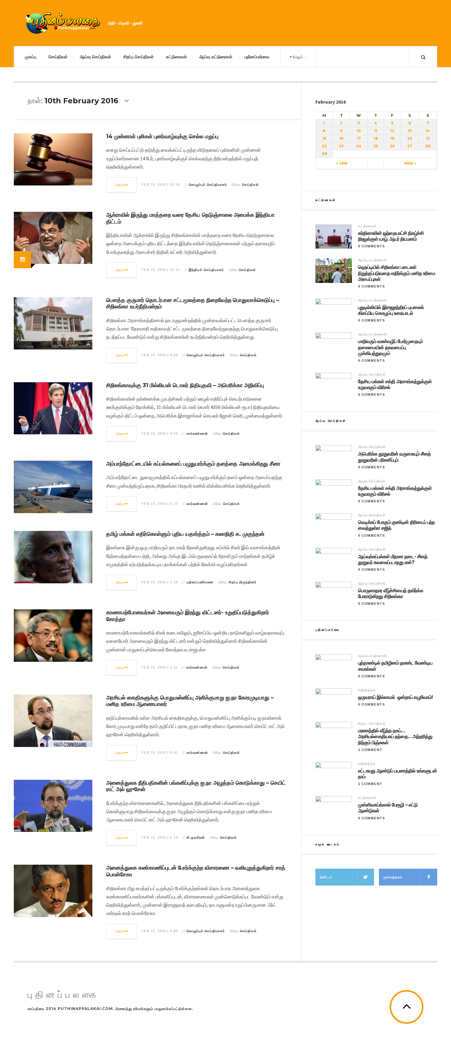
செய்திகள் (57, 56)
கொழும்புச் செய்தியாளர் (208, 184)
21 (428, 138)
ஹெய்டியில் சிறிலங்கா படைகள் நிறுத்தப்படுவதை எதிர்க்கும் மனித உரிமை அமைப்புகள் (396, 273)
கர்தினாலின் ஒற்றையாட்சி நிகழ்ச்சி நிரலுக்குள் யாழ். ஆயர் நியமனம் (391, 236)
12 (392, 130)
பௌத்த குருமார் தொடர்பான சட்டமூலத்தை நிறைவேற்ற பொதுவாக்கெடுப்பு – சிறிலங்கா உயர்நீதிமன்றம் (192, 303)
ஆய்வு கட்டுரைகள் (215, 56)
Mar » (410, 163)
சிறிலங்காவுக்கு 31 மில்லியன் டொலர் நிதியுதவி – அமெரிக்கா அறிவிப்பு (185, 385)
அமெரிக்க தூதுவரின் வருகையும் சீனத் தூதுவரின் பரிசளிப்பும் (394, 457)
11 (375, 130)
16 (341, 138)
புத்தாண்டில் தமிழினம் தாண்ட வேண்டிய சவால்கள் (395, 666)
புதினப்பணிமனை (200, 582)
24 (358, 146)
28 (427, 146)
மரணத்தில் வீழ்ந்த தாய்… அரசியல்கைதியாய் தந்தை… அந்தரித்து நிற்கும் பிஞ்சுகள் (395, 736)
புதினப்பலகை (63, 995)
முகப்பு (30, 56)
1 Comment (370, 750)
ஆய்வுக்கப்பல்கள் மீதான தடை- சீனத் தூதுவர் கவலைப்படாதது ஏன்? (392, 559)
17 (359, 138)
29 (324, 153)
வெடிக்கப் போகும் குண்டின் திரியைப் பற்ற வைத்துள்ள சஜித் (396, 525)
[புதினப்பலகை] (63, 23)
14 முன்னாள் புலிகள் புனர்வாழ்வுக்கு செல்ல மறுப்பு (162, 136)
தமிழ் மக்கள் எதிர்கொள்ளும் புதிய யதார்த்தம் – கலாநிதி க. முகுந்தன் (185, 534)
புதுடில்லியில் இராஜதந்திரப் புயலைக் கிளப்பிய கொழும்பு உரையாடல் (391, 310)
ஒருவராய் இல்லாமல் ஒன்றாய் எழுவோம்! (395, 697)
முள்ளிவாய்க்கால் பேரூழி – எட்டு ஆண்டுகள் (388, 807)
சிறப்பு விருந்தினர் (242, 582)
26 (392, 146)
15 (324, 138)
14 (428, 130)
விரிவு (120, 185)
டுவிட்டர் (326, 877)
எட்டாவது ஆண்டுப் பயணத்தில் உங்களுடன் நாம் (397, 773)
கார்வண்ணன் (197, 433)
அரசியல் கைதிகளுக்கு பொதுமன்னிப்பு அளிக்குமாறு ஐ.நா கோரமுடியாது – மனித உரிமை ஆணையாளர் (190, 701)
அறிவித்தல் (367, 690)
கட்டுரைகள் (176, 56)
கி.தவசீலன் (196, 837)
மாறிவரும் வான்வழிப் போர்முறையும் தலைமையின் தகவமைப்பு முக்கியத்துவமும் (390, 347)
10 (359, 130)
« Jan (341, 163)
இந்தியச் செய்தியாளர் (206, 270)
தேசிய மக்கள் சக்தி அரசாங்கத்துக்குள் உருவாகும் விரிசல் (395, 384)
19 (392, 138)
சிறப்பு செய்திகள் (138, 56)
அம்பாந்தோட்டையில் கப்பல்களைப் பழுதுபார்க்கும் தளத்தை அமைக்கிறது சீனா (193, 463)
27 (409, 146)
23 (341, 146)
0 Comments (371, 246)
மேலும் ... (299, 57)
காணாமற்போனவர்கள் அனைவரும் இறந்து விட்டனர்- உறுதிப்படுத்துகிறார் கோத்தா (187, 616)
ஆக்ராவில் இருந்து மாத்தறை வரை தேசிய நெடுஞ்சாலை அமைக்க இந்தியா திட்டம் (190, 218)
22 (324, 146)
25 (375, 146)
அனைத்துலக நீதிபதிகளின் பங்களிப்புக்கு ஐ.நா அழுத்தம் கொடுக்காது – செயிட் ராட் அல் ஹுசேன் (196, 786)
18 (376, 138)
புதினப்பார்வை (257, 56)
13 (410, 130)
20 (409, 138)
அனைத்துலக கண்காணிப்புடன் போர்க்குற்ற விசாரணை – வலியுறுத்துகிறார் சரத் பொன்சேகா (195, 871)
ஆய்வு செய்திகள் (95, 56)
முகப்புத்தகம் (393, 877)
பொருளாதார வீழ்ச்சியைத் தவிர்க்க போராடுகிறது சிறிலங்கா (390, 593)
